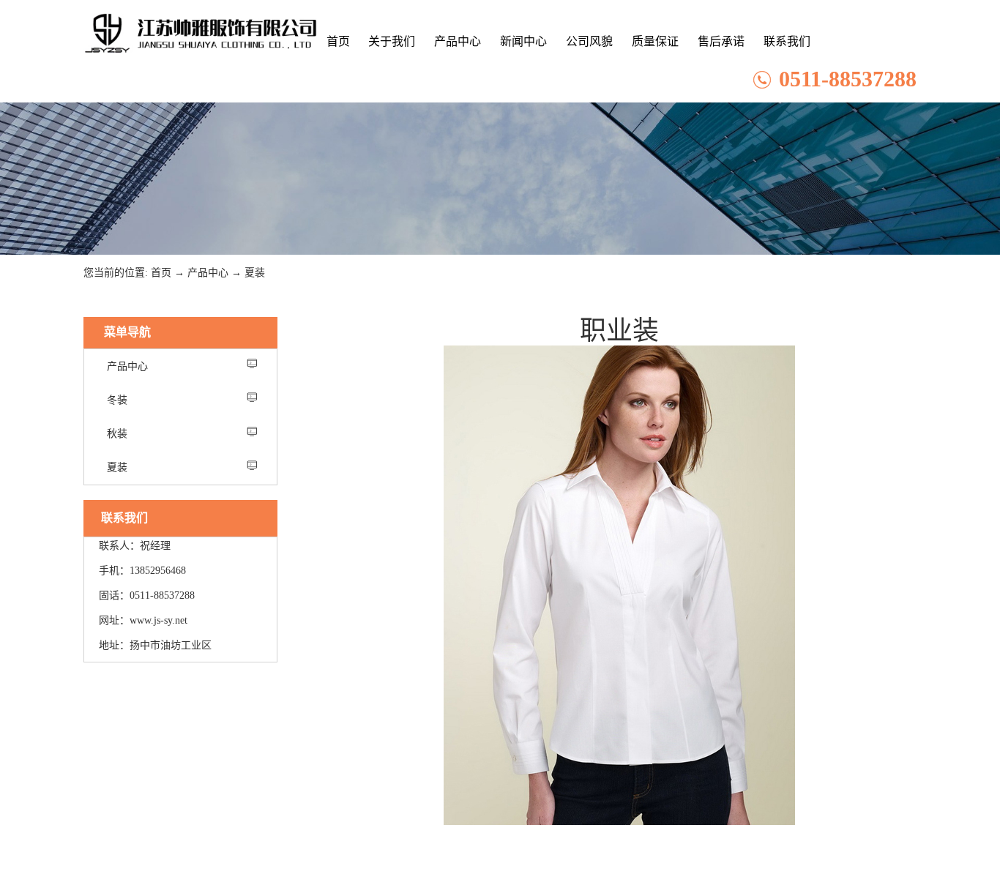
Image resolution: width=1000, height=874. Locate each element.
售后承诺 (721, 41)
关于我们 (391, 41)
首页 (338, 41)
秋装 (117, 433)
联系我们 (787, 41)
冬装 (117, 400)
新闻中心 (523, 41)
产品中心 (457, 41)
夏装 (255, 272)
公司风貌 (589, 41)
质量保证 (655, 41)
